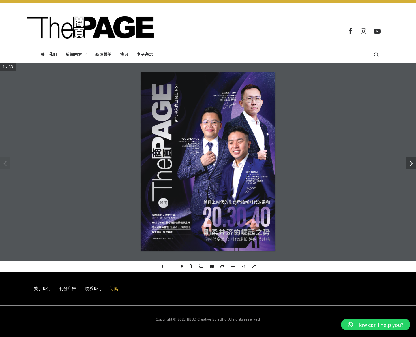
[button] (375, 324)
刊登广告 (67, 288)
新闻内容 (74, 54)
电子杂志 (144, 54)
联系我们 (93, 288)
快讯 (124, 54)
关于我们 (49, 54)
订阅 (114, 288)
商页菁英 (103, 54)
